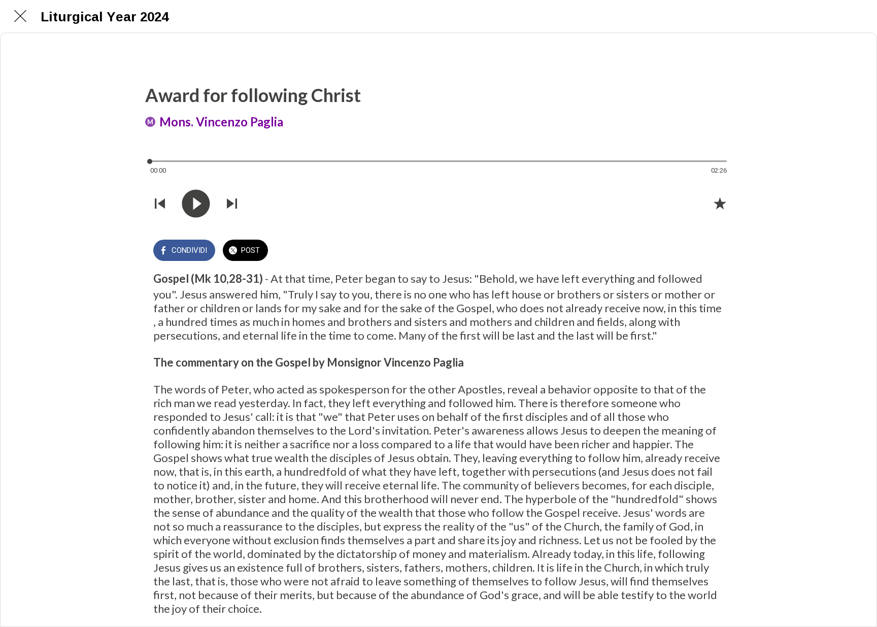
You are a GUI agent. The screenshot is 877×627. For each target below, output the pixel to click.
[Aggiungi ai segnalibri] (719, 203)
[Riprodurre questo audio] (196, 203)
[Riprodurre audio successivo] (232, 203)
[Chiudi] (20, 16)
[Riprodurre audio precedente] (160, 203)
